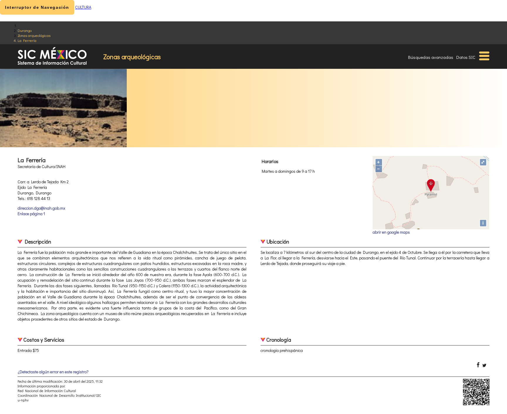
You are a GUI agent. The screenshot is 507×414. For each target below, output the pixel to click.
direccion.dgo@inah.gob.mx (41, 208)
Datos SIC (465, 57)
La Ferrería (27, 40)
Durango (25, 30)
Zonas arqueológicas (34, 35)
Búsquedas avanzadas (430, 57)
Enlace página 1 (31, 213)
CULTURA (83, 7)
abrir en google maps (391, 232)
